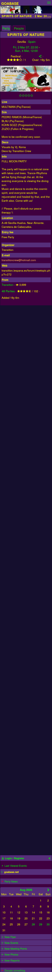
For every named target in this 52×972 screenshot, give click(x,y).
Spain (32, 41)
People (19, 28)
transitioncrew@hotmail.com (19, 260)
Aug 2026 (26, 890)
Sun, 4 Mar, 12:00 (26, 50)
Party (6, 28)
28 (33, 924)
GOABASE (10, 3)
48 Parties (8, 291)
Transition (7, 285)
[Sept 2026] (48, 890)
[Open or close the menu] (49, 2)
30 (48, 924)
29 (40, 924)
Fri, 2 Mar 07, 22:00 (25, 47)
